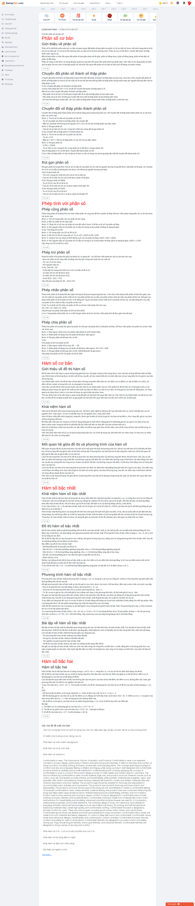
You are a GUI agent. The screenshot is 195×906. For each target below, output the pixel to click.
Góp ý (107, 3)
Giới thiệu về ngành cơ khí (55, 849)
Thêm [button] (119, 3)
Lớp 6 (93, 9)
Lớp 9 (123, 9)
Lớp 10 (134, 9)
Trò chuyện (63, 3)
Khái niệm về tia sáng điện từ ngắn (59, 837)
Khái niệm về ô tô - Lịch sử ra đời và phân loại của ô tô (68, 831)
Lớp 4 (73, 9)
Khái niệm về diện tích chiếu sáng (58, 843)
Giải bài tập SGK (46, 3)
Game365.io (95, 3)
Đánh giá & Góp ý (11, 47)
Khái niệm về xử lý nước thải (56, 748)
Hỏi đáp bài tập (10, 19)
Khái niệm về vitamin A (54, 754)
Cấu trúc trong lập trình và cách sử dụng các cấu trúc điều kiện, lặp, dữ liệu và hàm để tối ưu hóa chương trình (95, 730)
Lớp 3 (63, 9)
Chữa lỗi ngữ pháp (10, 33)
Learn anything (49, 29)
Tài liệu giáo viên (10, 28)
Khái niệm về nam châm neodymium (60, 742)
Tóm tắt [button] (45, 69)
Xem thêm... (47, 855)
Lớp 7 (103, 9)
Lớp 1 (43, 9)
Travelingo (9, 70)
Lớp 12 (155, 9)
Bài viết (7, 38)
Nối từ (7, 75)
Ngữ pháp (8, 42)
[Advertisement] (175, 27)
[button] (190, 3)
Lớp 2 (53, 9)
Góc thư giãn (79, 3)
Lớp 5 (83, 9)
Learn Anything (10, 52)
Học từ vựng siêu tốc (11, 56)
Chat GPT (8, 24)
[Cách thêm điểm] (167, 3)
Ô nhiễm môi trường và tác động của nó (62, 736)
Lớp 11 (144, 9)
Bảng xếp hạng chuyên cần (14, 65)
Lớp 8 (113, 9)
